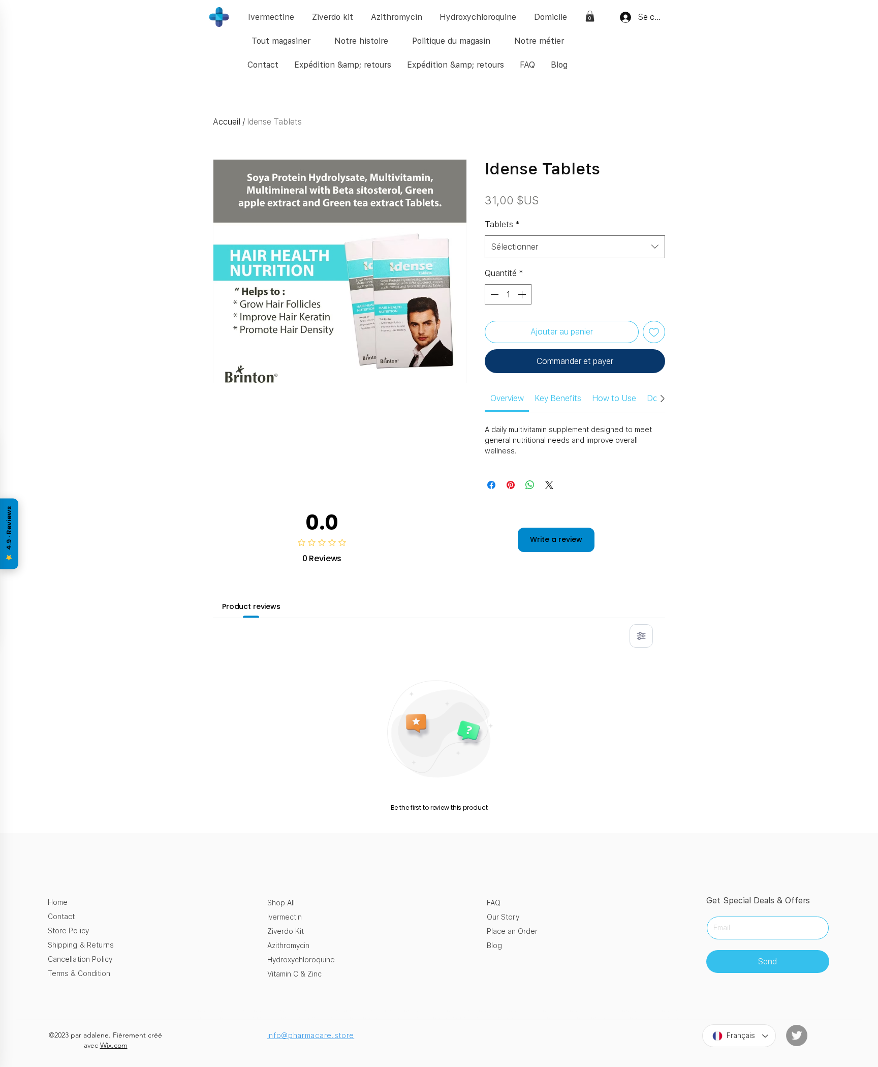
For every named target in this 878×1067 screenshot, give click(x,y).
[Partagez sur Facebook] (491, 485)
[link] (589, 16)
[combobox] (575, 246)
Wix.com (114, 1045)
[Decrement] (493, 294)
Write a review (556, 539)
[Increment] (523, 294)
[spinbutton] (508, 294)
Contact (61, 916)
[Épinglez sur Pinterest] (511, 485)
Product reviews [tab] (251, 606)
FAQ (493, 903)
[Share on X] (549, 485)
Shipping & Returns (81, 945)
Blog (494, 945)
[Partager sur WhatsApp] (530, 485)
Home (58, 902)
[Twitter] (796, 1035)
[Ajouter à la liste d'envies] (654, 332)
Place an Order (512, 931)
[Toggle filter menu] (641, 636)
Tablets (502, 224)
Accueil (226, 122)
